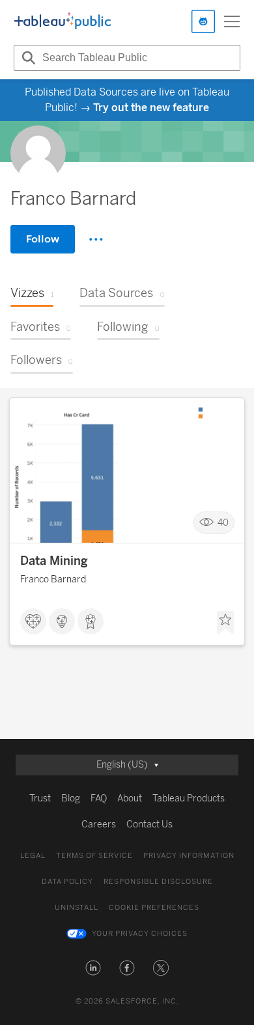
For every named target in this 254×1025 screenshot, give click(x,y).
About (129, 798)
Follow (42, 239)
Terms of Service (94, 855)
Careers (98, 824)
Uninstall (76, 907)
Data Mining (54, 561)
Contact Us (149, 824)
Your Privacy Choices (140, 933)
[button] (93, 967)
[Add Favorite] (225, 622)
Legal (33, 855)
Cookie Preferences (154, 907)
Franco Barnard (53, 579)
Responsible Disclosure (158, 881)
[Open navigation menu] (232, 21)
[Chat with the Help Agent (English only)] (203, 21)
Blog (70, 798)
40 (223, 522)
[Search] (26, 58)
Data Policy (67, 881)
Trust (40, 798)
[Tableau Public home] (62, 21)
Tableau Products (188, 798)
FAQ (99, 798)
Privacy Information (188, 855)
